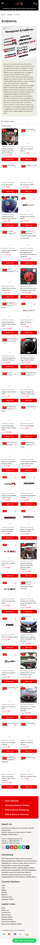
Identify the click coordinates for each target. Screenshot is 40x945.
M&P (3, 885)
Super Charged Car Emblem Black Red (27, 393)
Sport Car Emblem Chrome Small (8, 462)
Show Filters (9, 121)
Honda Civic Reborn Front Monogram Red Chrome (28, 639)
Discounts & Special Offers (12, 924)
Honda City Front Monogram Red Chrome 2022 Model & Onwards (28, 253)
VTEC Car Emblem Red (8, 564)
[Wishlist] (15, 131)
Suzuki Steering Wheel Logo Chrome (9, 217)
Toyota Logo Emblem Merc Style (9, 251)
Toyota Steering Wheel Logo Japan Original (8, 778)
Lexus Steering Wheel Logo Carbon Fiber (28, 462)
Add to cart (9, 159)
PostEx (4, 892)
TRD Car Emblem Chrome (26, 743)
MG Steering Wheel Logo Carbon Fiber (27, 359)
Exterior (9, 14)
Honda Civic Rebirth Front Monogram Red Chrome (28, 603)
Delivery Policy (7, 919)
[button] (34, 3)
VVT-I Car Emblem (27, 426)
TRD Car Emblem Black (26, 150)
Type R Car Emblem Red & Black (9, 289)
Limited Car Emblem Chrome (28, 496)
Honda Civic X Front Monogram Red (27, 674)
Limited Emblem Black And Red (8, 530)
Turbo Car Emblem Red (8, 708)
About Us (5, 910)
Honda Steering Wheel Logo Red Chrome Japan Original (26, 566)
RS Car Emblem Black (10, 637)
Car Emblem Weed (27, 184)
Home (3, 14)
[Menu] (5, 3)
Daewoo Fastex (8, 899)
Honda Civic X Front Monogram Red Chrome (27, 708)
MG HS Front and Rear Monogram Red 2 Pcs (28, 289)
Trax (3, 888)
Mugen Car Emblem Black (27, 217)
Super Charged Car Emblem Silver (27, 530)
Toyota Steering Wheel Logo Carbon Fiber (9, 428)
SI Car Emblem (7, 184)
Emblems (5, 146)
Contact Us (6, 912)
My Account (6, 915)
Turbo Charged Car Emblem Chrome (8, 359)
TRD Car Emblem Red (28, 776)
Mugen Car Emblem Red (9, 393)
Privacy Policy (7, 917)
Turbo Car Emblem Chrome (8, 743)
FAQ (3, 908)
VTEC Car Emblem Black (8, 602)
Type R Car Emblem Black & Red (9, 496)
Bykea (4, 890)
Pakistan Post (7, 897)
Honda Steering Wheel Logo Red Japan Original (8, 151)
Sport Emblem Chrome (25, 323)
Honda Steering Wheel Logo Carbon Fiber (9, 324)
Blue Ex (4, 895)
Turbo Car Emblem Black (8, 674)
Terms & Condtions (9, 922)
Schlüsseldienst (9, 66)
